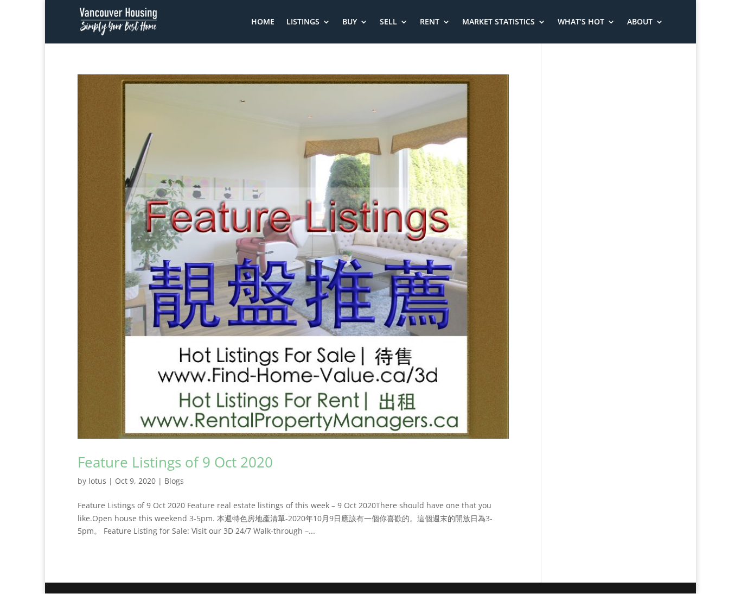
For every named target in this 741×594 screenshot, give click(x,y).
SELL (388, 22)
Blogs (174, 481)
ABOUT (640, 22)
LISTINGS (303, 22)
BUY (349, 22)
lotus (97, 481)
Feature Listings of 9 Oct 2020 (175, 462)
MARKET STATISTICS (498, 22)
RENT (429, 22)
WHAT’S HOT (581, 22)
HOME (262, 22)
